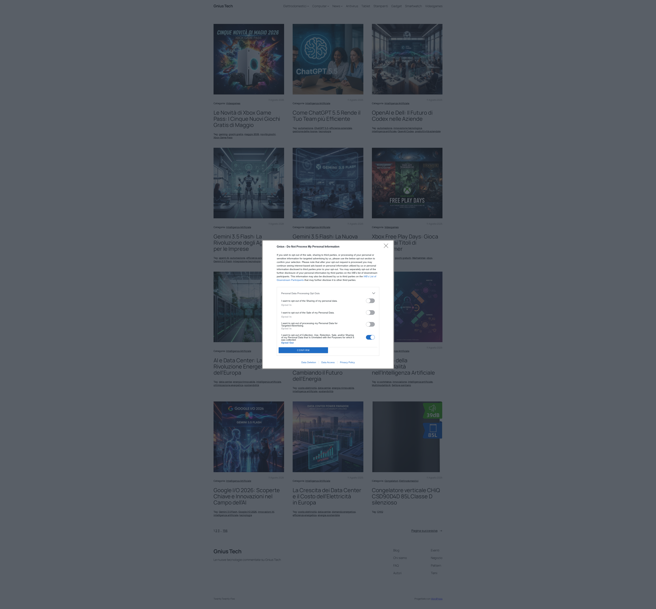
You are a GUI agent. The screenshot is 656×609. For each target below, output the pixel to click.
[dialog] (328, 304)
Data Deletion (308, 362)
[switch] (370, 300)
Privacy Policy (347, 362)
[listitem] (328, 293)
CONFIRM (303, 350)
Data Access (328, 362)
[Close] (387, 247)
